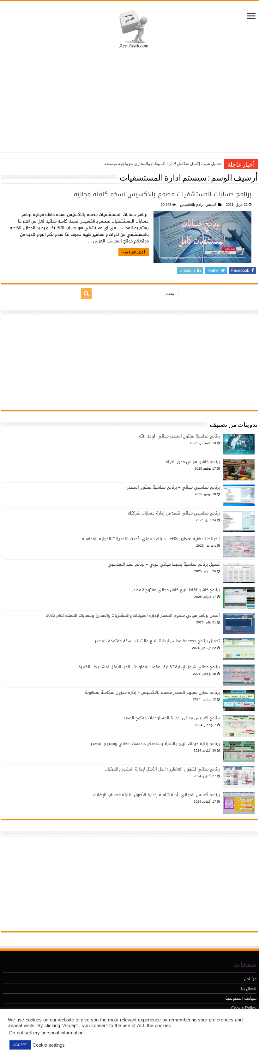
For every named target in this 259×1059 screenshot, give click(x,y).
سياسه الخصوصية (240, 998)
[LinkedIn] (78, 1040)
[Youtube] (109, 1040)
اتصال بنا (248, 988)
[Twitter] (46, 1040)
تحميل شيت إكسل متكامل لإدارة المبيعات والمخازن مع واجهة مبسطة (163, 163)
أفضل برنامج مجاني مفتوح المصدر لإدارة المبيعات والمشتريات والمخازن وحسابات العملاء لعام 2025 (133, 615)
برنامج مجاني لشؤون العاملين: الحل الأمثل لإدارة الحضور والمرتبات (162, 769)
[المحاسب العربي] (129, 28)
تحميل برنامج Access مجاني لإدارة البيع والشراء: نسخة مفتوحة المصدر (157, 641)
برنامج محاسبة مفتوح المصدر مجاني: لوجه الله (179, 436)
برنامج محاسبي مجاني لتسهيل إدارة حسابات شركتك (174, 513)
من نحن (250, 979)
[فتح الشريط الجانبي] (251, 16)
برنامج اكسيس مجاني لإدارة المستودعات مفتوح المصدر (171, 718)
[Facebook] (31, 1040)
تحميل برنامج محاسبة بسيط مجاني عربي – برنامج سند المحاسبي (164, 564)
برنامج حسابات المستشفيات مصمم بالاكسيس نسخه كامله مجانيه (162, 194)
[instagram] (125, 1040)
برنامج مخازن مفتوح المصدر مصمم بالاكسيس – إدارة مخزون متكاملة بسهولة (152, 692)
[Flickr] (93, 1040)
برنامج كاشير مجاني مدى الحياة (193, 462)
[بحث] (86, 293)
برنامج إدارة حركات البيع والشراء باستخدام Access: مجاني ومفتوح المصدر (155, 743)
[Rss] (15, 1040)
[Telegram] (140, 1040)
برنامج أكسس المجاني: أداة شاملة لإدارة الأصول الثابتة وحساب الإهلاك (156, 795)
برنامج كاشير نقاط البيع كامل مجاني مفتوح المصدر (176, 590)
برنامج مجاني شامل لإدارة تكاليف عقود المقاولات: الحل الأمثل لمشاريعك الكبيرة (149, 667)
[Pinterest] (62, 1040)
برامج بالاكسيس (191, 204)
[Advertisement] (129, 102)
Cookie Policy (243, 1008)
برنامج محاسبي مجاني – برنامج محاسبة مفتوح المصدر (173, 487)
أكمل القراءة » (133, 252)
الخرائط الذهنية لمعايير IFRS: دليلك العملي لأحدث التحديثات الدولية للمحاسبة (151, 539)
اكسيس (211, 204)
